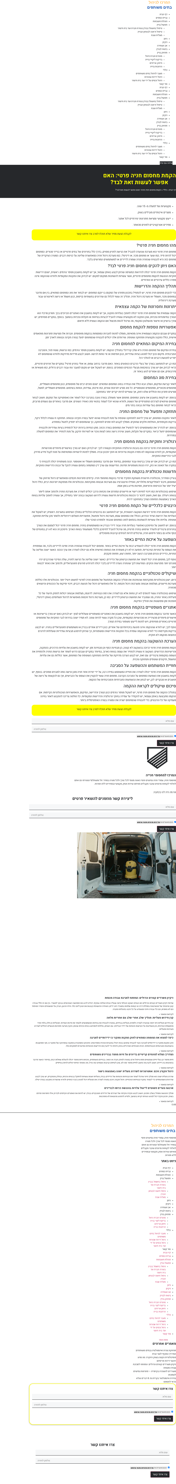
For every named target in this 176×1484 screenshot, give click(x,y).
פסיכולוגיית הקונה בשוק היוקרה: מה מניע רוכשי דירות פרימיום (157, 1359)
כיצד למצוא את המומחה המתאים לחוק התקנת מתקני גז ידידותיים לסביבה (131, 1038)
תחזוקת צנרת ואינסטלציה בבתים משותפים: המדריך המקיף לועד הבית (155, 1352)
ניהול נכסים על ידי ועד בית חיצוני (147, 80)
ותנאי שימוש (142, 736)
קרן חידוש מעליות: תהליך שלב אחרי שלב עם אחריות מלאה (140, 1018)
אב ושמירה (162, 45)
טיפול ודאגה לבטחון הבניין (150, 32)
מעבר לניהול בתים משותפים (149, 73)
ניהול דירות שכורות (153, 77)
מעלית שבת (156, 35)
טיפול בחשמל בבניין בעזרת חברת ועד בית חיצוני (140, 28)
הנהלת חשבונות (160, 21)
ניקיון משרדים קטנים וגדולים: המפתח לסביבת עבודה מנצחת (139, 998)
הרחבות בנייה (156, 66)
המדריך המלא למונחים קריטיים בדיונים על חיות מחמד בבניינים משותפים (131, 1054)
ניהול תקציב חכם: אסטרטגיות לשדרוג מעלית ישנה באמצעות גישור (135, 1071)
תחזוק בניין (162, 52)
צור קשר (163, 84)
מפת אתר (163, 1340)
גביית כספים (161, 18)
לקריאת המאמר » (166, 1014)
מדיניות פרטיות (153, 736)
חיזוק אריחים (156, 63)
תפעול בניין (162, 25)
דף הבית (163, 14)
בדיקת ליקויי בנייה (153, 59)
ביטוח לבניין (161, 49)
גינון (165, 38)
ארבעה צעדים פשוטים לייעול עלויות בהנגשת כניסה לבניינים (138, 1088)
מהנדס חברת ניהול (153, 56)
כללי (165, 70)
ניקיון (164, 42)
